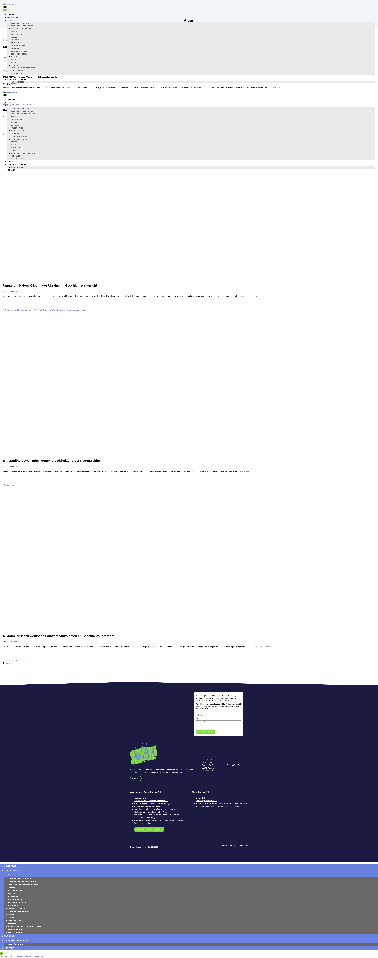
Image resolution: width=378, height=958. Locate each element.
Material (15, 48)
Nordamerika (17, 71)
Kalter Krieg (17, 43)
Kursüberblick (18, 82)
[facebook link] (238, 764)
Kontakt (11, 85)
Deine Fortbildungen (17, 79)
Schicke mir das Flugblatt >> (205, 731)
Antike (14, 31)
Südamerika (16, 73)
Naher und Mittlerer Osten (24, 68)
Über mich (11, 15)
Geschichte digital (20, 54)
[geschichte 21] (10, 92)
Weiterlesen (252, 296)
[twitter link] (233, 764)
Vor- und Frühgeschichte (23, 29)
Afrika (14, 57)
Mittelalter (16, 34)
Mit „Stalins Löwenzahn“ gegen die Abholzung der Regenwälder (51, 460)
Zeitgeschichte (18, 45)
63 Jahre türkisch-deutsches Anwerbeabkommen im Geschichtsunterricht (58, 636)
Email (198, 718)
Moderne (15, 40)
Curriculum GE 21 (19, 51)
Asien (13, 59)
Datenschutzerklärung (228, 846)
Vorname (199, 712)
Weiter (10, 663)
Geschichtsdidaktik (20, 23)
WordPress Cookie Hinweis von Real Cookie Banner (22, 956)
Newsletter (12, 17)
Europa (14, 65)
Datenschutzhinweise (202, 726)
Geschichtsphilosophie (22, 26)
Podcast (11, 76)
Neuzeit (14, 37)
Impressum (244, 846)
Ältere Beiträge (11, 660)
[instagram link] (227, 764)
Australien (16, 62)
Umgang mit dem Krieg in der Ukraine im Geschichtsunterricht (50, 285)
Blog (9, 20)
